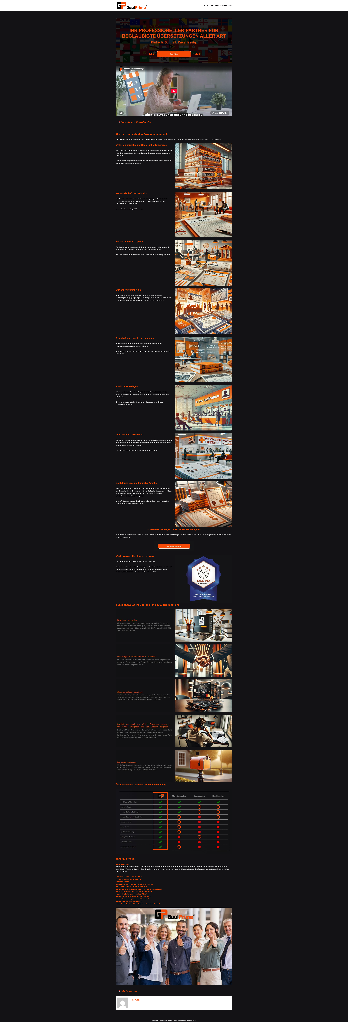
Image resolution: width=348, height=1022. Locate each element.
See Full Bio (136, 1000)
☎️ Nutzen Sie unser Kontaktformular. (134, 122)
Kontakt (194, 1020)
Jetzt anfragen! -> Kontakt (221, 5)
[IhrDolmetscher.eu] (132, 6)
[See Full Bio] (141, 1000)
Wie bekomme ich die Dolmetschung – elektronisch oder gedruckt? (139, 889)
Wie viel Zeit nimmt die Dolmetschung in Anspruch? (133, 896)
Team (179, 1020)
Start (206, 5)
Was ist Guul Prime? (123, 864)
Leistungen (170, 1020)
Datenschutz (189, 1020)
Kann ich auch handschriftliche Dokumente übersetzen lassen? (138, 904)
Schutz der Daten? (122, 881)
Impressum (183, 1020)
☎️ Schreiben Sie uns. (127, 991)
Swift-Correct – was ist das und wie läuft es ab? (132, 886)
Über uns (175, 1020)
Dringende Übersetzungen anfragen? (129, 879)
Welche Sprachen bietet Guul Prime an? (129, 901)
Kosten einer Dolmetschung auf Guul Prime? (131, 894)
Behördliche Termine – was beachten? (129, 877)
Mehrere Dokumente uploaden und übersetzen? (132, 899)
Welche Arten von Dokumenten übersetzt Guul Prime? (134, 884)
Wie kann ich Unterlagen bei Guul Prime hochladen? (134, 891)
